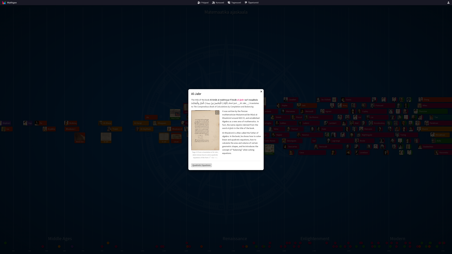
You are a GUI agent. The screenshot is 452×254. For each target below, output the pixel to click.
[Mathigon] (9, 2)
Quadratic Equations (201, 165)
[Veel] (449, 2)
